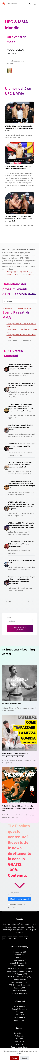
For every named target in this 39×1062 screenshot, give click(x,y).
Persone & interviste (18, 160)
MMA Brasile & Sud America (18, 971)
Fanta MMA (17, 960)
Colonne (17, 955)
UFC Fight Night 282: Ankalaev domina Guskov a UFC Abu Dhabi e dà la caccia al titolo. (19, 128)
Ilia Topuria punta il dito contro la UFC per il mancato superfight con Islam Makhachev (21, 385)
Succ (29, 601)
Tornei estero (17, 991)
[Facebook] (4, 938)
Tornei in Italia (17, 993)
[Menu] (35, 4)
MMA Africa (18, 966)
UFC (24, 120)
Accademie (17, 952)
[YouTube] (21, 938)
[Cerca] (30, 4)
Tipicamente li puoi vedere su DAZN (16, 308)
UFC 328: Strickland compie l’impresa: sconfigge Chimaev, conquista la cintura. (21, 446)
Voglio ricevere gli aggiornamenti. (20, 628)
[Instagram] (15, 938)
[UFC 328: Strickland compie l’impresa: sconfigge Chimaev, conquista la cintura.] (6, 448)
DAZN (31, 274)
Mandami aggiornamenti (19, 899)
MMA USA (17, 979)
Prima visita (19, 1015)
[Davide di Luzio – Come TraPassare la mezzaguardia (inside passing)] (19, 733)
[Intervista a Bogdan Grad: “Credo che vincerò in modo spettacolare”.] (19, 153)
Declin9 (24, 1058)
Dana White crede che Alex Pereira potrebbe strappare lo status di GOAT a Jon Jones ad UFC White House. (21, 367)
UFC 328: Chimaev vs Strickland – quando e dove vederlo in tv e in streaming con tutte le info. (20, 465)
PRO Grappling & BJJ (17, 985)
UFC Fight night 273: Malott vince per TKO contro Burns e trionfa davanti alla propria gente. (21, 544)
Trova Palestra (19, 1017)
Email (9, 617)
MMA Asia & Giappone (17, 968)
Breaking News (19, 1020)
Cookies (19, 1012)
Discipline (17, 957)
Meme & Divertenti (17, 963)
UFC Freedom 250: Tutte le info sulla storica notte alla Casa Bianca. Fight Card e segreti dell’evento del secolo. (21, 525)
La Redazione (19, 1033)
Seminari (17, 988)
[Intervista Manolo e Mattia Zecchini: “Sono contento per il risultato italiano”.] (6, 430)
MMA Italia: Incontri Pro (17, 977)
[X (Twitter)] (10, 938)
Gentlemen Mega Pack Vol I (11, 703)
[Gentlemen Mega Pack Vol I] (19, 683)
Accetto (14, 1058)
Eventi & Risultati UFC (14, 120)
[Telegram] (26, 938)
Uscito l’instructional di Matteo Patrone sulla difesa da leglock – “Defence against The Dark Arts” (18, 808)
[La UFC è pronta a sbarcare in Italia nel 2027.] (6, 564)
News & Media (16, 982)
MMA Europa (17, 974)
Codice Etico (19, 1036)
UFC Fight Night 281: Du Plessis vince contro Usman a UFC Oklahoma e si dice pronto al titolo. (19, 219)
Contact (19, 1039)
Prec (9, 601)
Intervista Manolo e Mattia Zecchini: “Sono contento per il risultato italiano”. (20, 427)
